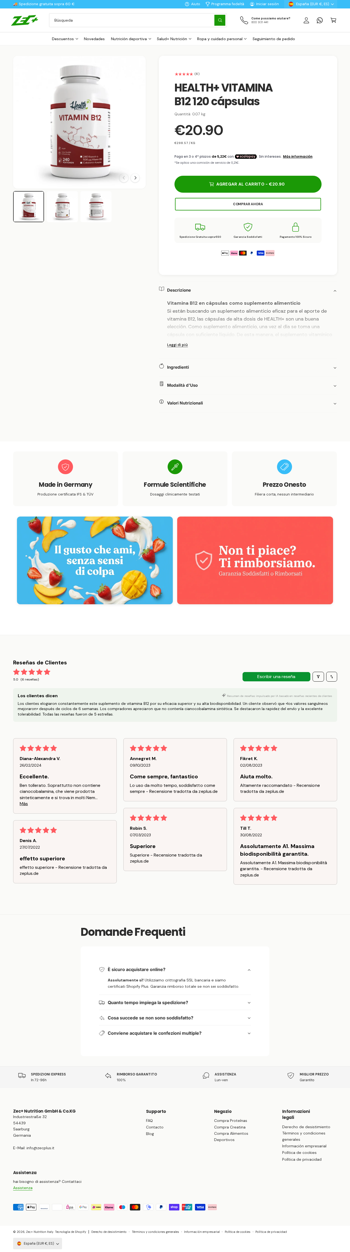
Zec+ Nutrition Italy (39, 1232)
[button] (333, 20)
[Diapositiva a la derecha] (135, 178)
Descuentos (63, 38)
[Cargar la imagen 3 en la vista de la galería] (96, 206)
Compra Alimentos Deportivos (231, 1136)
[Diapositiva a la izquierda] (123, 178)
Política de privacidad (302, 1159)
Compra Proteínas (230, 1120)
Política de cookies (299, 1152)
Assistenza (23, 1187)
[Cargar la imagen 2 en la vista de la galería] (62, 206)
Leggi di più (177, 344)
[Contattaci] (319, 20)
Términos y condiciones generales (303, 1136)
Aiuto (195, 4)
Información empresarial (304, 1145)
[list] (175, 478)
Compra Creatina (230, 1127)
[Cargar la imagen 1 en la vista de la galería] (28, 206)
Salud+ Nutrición (172, 38)
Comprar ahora (248, 204)
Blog (150, 1133)
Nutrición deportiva (129, 38)
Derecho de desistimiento (306, 1126)
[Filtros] (318, 677)
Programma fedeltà (227, 4)
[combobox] (138, 20)
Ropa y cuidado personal (219, 38)
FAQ (149, 1120)
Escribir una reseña (276, 676)
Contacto (155, 1127)
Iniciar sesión (267, 4)
